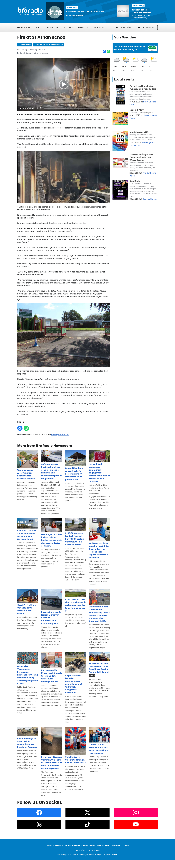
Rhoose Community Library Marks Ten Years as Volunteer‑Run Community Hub (51, 618)
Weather (116, 845)
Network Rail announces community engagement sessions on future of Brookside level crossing (99, 473)
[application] (63, 84)
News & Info (23, 27)
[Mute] (33, 108)
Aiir (115, 854)
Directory (83, 27)
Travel (126, 845)
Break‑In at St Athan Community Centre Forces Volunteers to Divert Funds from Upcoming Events (51, 763)
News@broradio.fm (60, 434)
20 (37, 108)
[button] (63, 84)
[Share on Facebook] (104, 51)
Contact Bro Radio (72, 845)
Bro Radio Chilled (75, 11)
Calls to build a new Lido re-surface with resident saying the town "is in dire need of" (75, 605)
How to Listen (103, 845)
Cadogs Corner (150, 199)
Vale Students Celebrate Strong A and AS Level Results (75, 760)
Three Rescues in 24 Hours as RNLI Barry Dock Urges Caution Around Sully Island (99, 667)
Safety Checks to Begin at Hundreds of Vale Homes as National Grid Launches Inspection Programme (51, 471)
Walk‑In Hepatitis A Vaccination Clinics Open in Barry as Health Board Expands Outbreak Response (99, 550)
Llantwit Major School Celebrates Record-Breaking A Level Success (98, 749)
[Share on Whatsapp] (108, 51)
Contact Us (99, 27)
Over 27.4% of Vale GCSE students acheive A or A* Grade (26, 609)
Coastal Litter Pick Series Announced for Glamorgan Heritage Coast (26, 535)
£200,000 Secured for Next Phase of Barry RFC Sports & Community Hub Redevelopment (74, 539)
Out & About (52, 27)
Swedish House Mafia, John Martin (141, 11)
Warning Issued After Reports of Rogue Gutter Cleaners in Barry (26, 474)
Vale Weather (125, 37)
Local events (124, 79)
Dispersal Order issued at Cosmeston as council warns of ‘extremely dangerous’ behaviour (73, 684)
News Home (26, 44)
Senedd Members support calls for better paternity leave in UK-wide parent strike (74, 474)
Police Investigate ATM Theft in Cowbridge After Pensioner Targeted (27, 742)
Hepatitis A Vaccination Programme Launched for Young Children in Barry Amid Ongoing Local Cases (27, 675)
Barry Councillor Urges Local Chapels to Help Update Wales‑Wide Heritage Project (51, 676)
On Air (38, 27)
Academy (68, 27)
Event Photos (89, 845)
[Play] (20, 108)
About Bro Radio (54, 845)
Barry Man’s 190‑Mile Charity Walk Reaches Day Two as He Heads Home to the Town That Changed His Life (99, 613)
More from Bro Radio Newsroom (49, 44)
